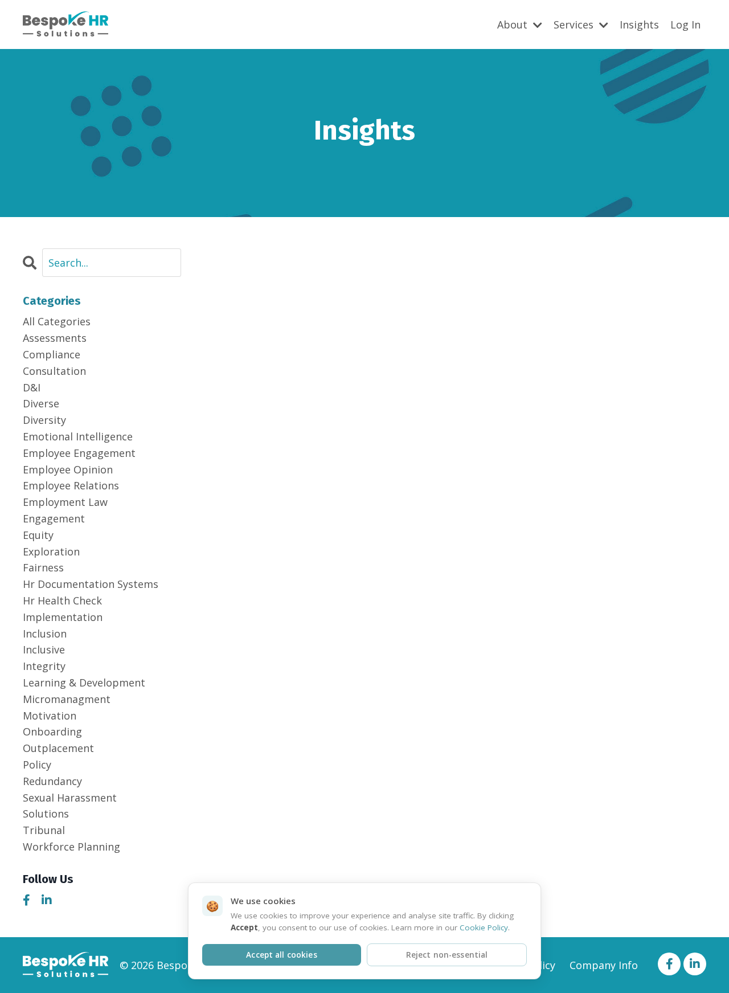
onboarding (52, 731)
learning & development (84, 682)
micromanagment (66, 699)
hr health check (62, 600)
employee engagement (79, 453)
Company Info (604, 965)
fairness (43, 567)
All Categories (57, 321)
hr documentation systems (90, 584)
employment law (65, 502)
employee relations (71, 485)
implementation (63, 617)
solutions (46, 813)
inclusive (44, 649)
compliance (51, 354)
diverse (41, 403)
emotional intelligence (78, 436)
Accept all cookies (281, 955)
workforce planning (71, 846)
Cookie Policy (484, 927)
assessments (55, 338)
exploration (51, 551)
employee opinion (68, 469)
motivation (49, 715)
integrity (44, 666)
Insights (639, 24)
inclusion (45, 633)
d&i (31, 387)
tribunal (44, 830)
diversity (44, 420)
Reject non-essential (447, 955)
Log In (685, 24)
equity (38, 535)
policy (37, 764)
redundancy (52, 781)
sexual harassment (70, 797)
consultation (54, 371)
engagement (54, 518)
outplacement (58, 748)
